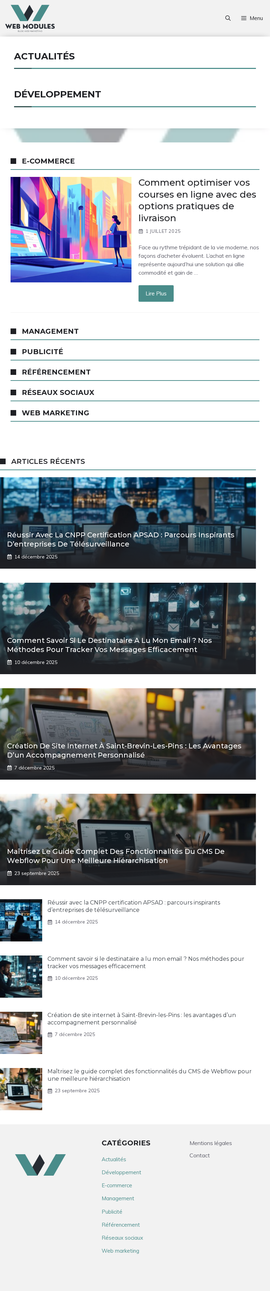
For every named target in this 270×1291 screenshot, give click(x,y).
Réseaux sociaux (122, 1237)
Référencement (121, 1224)
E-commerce (117, 1185)
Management (118, 1198)
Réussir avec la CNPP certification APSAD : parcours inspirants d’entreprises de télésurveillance (133, 906)
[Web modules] (30, 18)
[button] (228, 18)
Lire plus (156, 293)
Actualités (114, 1159)
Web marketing (120, 1250)
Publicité (112, 1211)
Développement (121, 1172)
